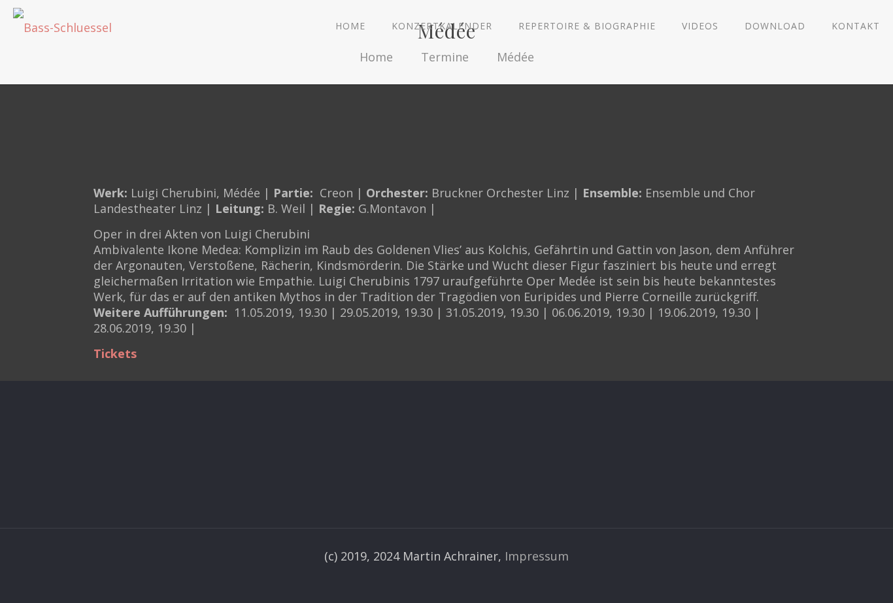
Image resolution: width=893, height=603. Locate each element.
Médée (515, 57)
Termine (445, 57)
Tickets (115, 353)
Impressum (537, 556)
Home (376, 57)
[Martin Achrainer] (62, 26)
